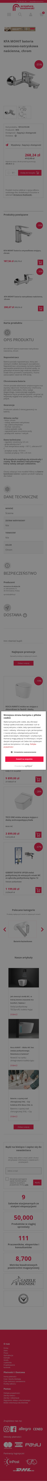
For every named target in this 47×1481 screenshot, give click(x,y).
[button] (23, 752)
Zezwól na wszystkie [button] (24, 759)
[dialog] (23, 740)
